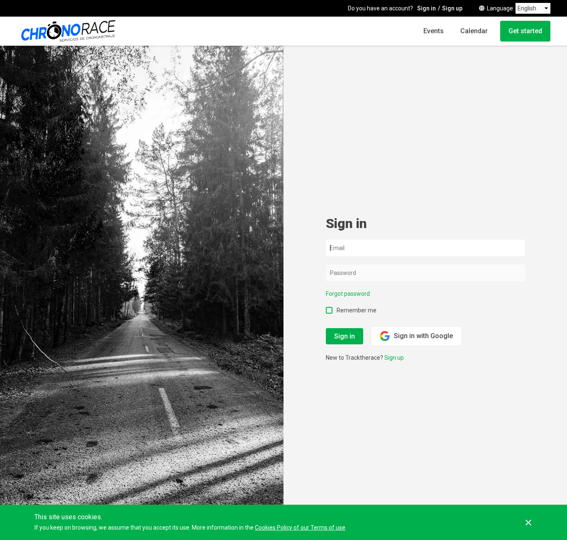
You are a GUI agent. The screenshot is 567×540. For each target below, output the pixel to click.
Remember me (356, 310)
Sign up (452, 8)
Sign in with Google (423, 336)
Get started (525, 31)
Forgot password (348, 293)
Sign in (426, 8)
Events (433, 31)
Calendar (474, 31)
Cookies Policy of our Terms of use (300, 527)
